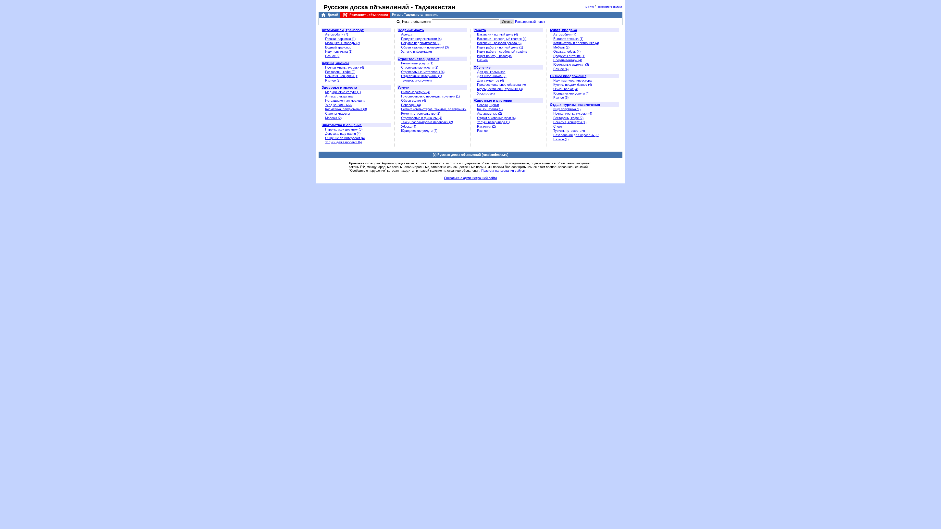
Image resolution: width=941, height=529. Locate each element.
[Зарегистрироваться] (609, 6)
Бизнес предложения (568, 76)
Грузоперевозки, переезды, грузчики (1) (430, 96)
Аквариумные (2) (489, 113)
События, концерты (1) (341, 76)
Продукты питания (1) (569, 56)
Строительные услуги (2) (419, 67)
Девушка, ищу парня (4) (342, 133)
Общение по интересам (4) (345, 138)
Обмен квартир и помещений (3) (425, 47)
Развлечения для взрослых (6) (576, 135)
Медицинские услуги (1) (343, 92)
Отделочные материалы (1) (421, 76)
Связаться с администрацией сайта (470, 178)
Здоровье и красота (339, 87)
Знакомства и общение (342, 125)
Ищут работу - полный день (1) (500, 47)
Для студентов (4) (490, 80)
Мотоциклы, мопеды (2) (342, 43)
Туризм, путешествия (569, 130)
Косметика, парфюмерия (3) (346, 109)
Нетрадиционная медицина (345, 100)
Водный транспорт (339, 47)
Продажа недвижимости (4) (421, 39)
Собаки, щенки (488, 105)
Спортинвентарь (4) (567, 60)
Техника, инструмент (416, 80)
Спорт (557, 126)
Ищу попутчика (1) (338, 51)
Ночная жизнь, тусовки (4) (344, 67)
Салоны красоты (337, 113)
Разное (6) (561, 97)
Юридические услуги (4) (419, 130)
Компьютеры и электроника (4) (576, 43)
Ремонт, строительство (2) (420, 113)
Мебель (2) (561, 47)
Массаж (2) (333, 118)
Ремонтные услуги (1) (417, 63)
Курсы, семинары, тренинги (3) (500, 89)
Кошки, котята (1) (490, 109)
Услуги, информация (416, 51)
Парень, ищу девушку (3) (343, 129)
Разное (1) (561, 139)
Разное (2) (332, 56)
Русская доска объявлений (366, 7)
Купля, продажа (563, 30)
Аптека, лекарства (339, 96)
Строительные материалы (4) (423, 72)
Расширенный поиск (530, 22)
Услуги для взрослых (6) (343, 142)
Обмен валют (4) (413, 100)
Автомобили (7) (336, 34)
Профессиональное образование (501, 84)
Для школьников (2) (491, 76)
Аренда (406, 34)
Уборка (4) (408, 126)
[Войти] (589, 6)
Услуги (403, 87)
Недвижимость (411, 30)
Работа (480, 30)
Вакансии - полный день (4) (497, 34)
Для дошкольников (491, 72)
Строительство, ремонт (418, 59)
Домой (332, 15)
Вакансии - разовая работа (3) (499, 43)
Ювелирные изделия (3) (571, 64)
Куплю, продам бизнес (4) (572, 84)
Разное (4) (561, 69)
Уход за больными (338, 105)
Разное (482, 60)
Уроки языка (486, 93)
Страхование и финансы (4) (421, 118)
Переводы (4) (411, 105)
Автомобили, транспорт (343, 30)
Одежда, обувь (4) (567, 51)
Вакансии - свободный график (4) (501, 39)
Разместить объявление (368, 15)
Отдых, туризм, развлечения (575, 105)
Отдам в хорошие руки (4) (496, 118)
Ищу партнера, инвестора (572, 80)
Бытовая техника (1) (568, 39)
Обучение (482, 67)
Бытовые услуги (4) (415, 92)
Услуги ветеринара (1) (493, 122)
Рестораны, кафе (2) (340, 72)
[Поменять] (431, 14)
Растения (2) (486, 126)
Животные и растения (493, 100)
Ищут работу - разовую (494, 56)
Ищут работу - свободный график (502, 51)
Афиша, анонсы (335, 63)
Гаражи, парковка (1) (340, 39)
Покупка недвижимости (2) (420, 43)
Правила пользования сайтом (503, 170)
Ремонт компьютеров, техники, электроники (433, 109)
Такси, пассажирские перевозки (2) (427, 122)
